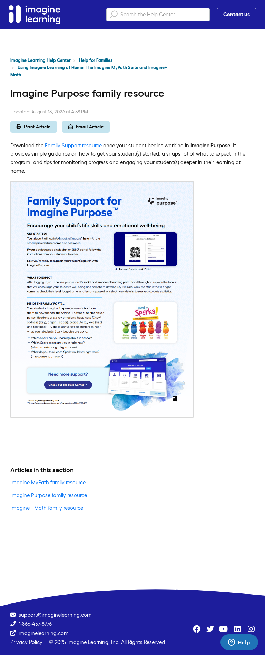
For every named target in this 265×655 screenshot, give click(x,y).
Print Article (37, 126)
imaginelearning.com (44, 633)
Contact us (236, 14)
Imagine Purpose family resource (48, 495)
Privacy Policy (26, 642)
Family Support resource (73, 145)
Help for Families (95, 60)
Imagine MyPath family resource (48, 482)
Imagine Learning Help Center (40, 60)
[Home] (34, 14)
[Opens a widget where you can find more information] (239, 643)
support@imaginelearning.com (55, 615)
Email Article (90, 126)
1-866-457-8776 (35, 624)
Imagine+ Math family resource (46, 508)
